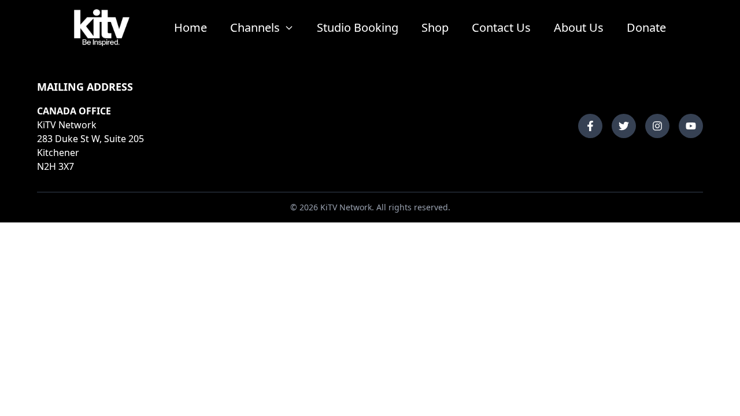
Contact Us (501, 27)
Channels (255, 27)
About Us (579, 27)
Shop (435, 27)
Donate (646, 27)
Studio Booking (357, 27)
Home (190, 27)
